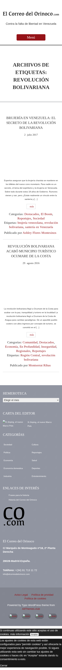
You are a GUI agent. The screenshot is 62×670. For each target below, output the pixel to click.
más (31, 206)
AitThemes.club (31, 608)
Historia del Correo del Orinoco (23, 500)
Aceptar (34, 634)
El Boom (46, 214)
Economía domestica (13, 468)
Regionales (23, 351)
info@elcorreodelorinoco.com (16, 574)
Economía (11, 346)
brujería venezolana (30, 222)
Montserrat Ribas (40, 365)
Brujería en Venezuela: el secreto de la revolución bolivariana (31, 123)
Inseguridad (48, 346)
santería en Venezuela (39, 227)
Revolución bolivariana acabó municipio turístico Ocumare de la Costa (31, 251)
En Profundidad (30, 346)
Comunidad (30, 342)
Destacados (31, 214)
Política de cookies (35, 598)
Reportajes (24, 218)
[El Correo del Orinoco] (31, 14)
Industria (8, 476)
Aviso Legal (21, 594)
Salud (34, 460)
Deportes (36, 468)
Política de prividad (42, 594)
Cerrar (3, 665)
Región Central (30, 355)
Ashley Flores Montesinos (39, 232)
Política (7, 452)
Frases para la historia (19, 495)
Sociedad (39, 218)
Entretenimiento (39, 476)
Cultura (35, 444)
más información (19, 634)
